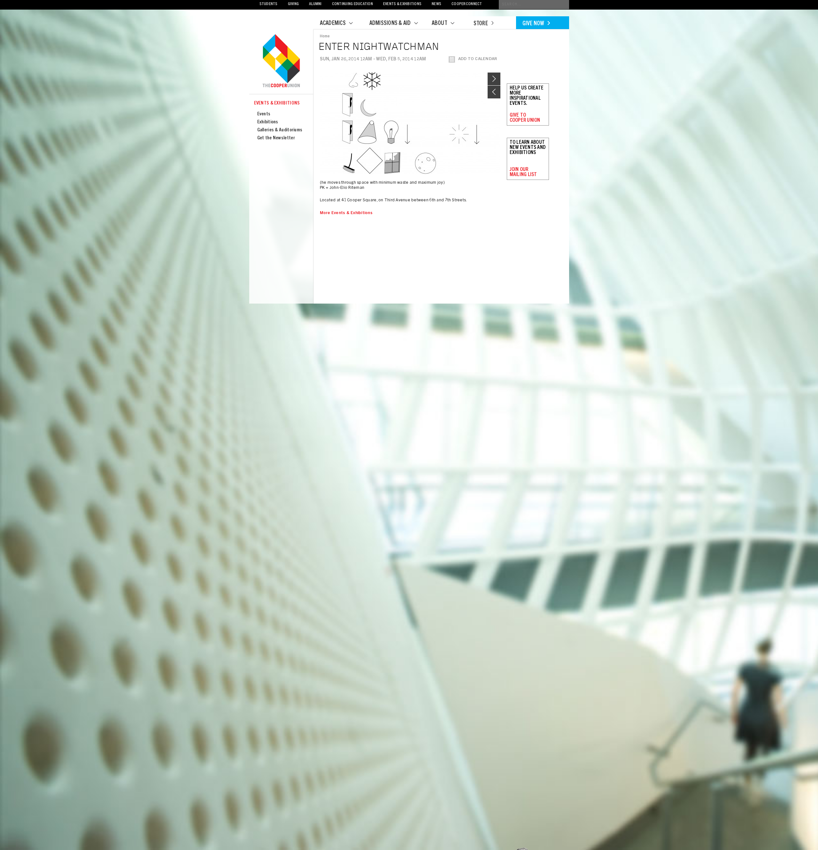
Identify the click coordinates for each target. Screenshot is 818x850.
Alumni (315, 4)
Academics (333, 24)
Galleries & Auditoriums (280, 130)
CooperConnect (466, 4)
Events (264, 114)
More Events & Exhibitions (346, 213)
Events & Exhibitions (402, 4)
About (439, 24)
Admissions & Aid (390, 24)
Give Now (533, 24)
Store (481, 24)
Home (325, 36)
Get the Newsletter (276, 138)
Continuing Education (352, 4)
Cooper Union (281, 61)
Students (268, 4)
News (436, 4)
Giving (293, 4)
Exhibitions (267, 122)
